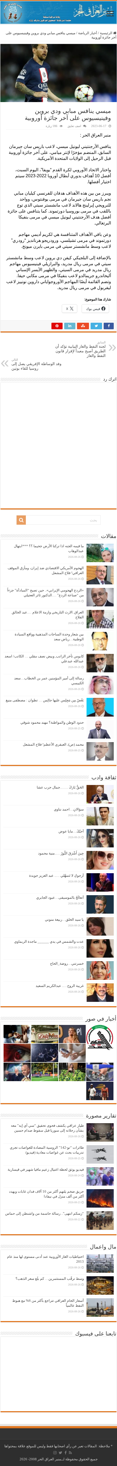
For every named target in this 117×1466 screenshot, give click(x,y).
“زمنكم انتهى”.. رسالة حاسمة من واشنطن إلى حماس (44, 1213)
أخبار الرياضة (87, 33)
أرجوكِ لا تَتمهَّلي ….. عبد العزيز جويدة (56, 875)
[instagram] (55, 1452)
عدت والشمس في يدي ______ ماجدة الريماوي (49, 941)
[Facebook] (65, 1452)
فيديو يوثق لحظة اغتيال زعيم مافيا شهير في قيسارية (46, 1169)
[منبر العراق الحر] (58, 12)
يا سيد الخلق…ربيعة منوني (64, 919)
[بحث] (21, 520)
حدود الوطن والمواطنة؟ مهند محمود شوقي (52, 722)
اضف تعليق (74, 126)
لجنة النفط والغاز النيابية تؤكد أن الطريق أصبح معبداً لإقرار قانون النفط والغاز (80, 349)
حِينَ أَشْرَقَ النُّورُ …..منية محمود (61, 853)
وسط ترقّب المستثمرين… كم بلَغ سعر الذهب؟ (50, 1279)
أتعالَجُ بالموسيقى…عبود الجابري (60, 897)
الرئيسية (106, 33)
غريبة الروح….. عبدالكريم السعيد (60, 986)
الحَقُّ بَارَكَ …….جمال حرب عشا (60, 787)
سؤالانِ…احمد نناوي (69, 809)
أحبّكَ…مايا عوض (71, 831)
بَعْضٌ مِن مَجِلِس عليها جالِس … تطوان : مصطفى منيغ (45, 700)
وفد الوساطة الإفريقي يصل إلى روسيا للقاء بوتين (36, 364)
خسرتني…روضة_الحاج (67, 963)
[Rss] (70, 1452)
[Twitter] (60, 1452)
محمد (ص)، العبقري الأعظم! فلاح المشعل (53, 744)
